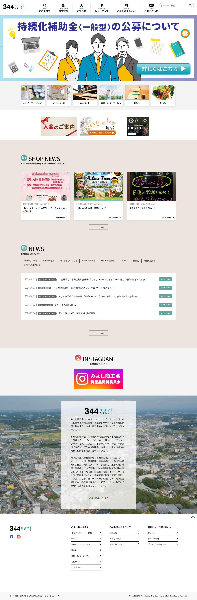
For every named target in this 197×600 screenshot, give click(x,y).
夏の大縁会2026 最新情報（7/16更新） (78, 313)
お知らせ (151, 533)
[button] (95, 78)
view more (166, 279)
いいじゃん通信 (88, 261)
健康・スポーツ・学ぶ (111, 103)
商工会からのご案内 (68, 261)
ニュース (124, 261)
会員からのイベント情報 (81, 533)
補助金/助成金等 (30, 261)
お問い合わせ (153, 539)
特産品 (136, 261)
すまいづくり (59, 103)
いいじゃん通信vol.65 (65, 305)
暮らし (137, 103)
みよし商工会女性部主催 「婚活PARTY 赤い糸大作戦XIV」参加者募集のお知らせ (98, 296)
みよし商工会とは (117, 544)
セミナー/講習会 (108, 261)
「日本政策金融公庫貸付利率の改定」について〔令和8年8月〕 (83, 288)
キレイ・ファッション (33, 103)
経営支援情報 (149, 261)
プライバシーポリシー (157, 544)
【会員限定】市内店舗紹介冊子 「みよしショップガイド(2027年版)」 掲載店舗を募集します (103, 279)
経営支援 (113, 533)
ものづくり (85, 103)
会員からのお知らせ (32, 265)
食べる (163, 103)
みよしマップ (115, 539)
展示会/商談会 (48, 261)
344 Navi (13, 6)
